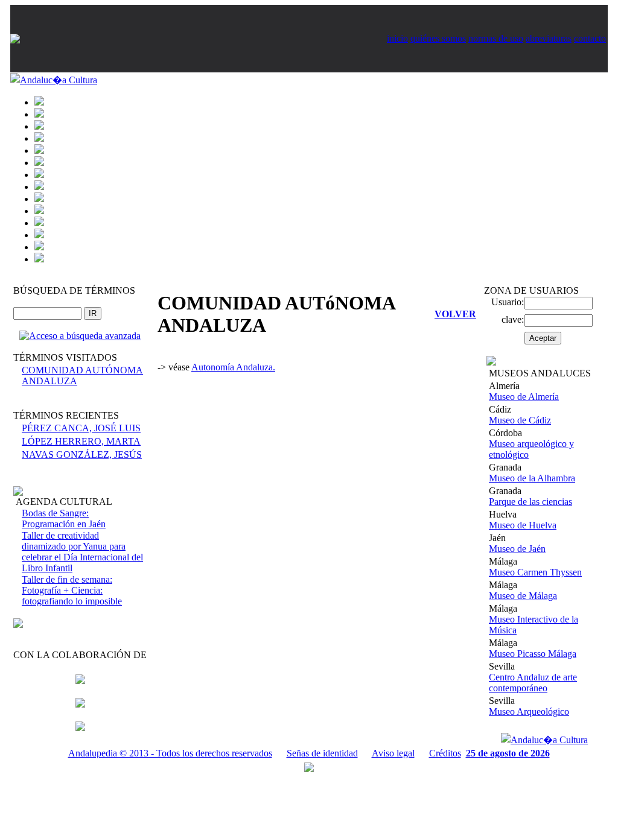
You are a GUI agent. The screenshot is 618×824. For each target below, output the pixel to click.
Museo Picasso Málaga (532, 653)
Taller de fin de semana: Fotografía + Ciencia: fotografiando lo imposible (72, 590)
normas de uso (495, 38)
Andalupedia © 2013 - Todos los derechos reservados (170, 753)
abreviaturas (549, 38)
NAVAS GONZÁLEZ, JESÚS (82, 454)
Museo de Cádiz (520, 420)
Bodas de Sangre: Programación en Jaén (64, 518)
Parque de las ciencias (530, 501)
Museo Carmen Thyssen (535, 572)
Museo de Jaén (517, 549)
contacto (590, 38)
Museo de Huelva (522, 525)
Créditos (445, 753)
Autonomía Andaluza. (233, 367)
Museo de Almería (524, 396)
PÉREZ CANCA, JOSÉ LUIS (81, 428)
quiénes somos (438, 38)
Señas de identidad (322, 753)
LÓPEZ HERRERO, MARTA (81, 441)
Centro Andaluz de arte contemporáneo (533, 682)
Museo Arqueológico (529, 711)
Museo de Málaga (523, 596)
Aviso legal (393, 753)
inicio (397, 38)
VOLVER (455, 314)
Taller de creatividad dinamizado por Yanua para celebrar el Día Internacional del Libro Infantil (82, 551)
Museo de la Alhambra (532, 478)
